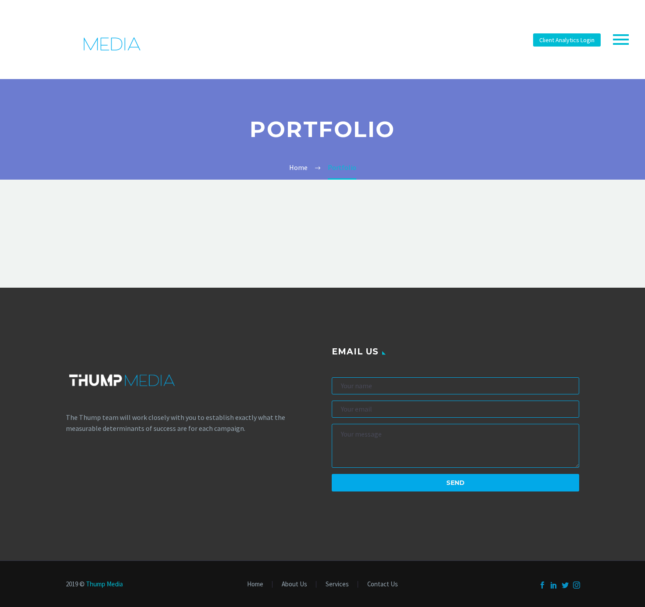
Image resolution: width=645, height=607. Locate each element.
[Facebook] (542, 585)
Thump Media (104, 584)
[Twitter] (565, 585)
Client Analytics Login (567, 40)
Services (337, 584)
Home (255, 584)
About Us (294, 584)
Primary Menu (621, 39)
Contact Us (382, 584)
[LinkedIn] (553, 585)
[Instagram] (576, 585)
